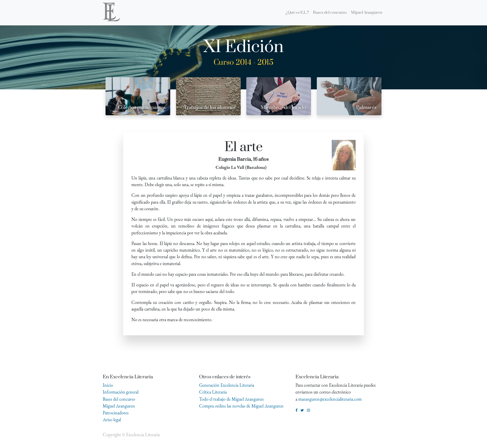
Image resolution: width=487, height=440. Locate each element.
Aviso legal (112, 419)
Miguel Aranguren (119, 406)
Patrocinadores (116, 413)
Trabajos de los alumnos (210, 107)
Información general (120, 392)
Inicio (108, 385)
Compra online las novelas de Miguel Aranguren (241, 406)
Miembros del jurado (283, 107)
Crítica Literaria (213, 392)
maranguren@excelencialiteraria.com (330, 399)
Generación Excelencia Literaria (226, 385)
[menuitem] (297, 13)
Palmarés (366, 107)
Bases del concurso (119, 399)
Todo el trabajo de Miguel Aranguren (231, 399)
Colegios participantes (141, 107)
